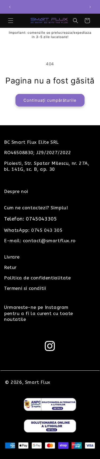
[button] (11, 20)
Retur (10, 267)
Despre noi (16, 191)
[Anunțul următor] (90, 7)
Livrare (11, 257)
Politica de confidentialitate (37, 277)
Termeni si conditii (25, 288)
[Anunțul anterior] (10, 7)
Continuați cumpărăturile (50, 100)
